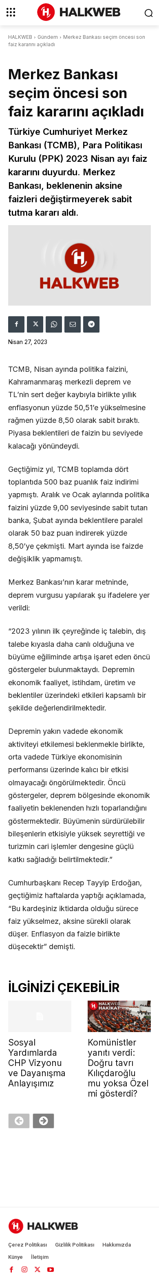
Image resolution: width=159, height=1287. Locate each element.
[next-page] (43, 1120)
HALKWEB (20, 37)
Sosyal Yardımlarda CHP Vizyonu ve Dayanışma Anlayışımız (37, 1062)
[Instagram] (24, 1270)
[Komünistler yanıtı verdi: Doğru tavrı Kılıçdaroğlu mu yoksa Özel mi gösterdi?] (119, 1016)
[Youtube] (50, 1270)
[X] (35, 324)
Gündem (48, 37)
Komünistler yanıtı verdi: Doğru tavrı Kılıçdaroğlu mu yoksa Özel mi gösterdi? (118, 1068)
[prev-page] (19, 1120)
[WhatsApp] (54, 324)
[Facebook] (16, 324)
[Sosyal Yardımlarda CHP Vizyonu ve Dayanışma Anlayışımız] (39, 1016)
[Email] (72, 324)
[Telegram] (91, 324)
